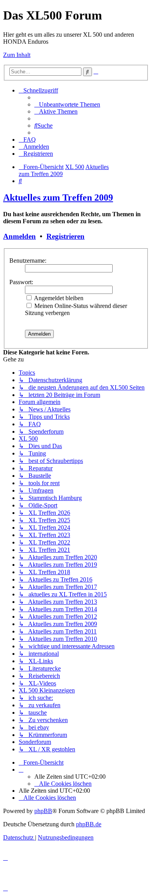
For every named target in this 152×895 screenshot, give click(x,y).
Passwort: (21, 282)
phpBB (43, 811)
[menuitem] (67, 104)
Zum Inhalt (16, 55)
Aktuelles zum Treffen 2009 (58, 197)
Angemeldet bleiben (58, 298)
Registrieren (65, 236)
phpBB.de (88, 824)
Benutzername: (27, 260)
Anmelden (19, 236)
